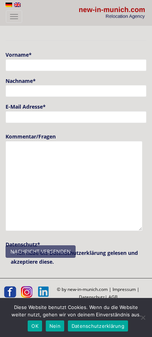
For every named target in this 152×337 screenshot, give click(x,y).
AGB (113, 297)
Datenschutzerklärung (98, 326)
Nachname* (21, 80)
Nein (55, 326)
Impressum (124, 289)
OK (34, 326)
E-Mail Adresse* (26, 106)
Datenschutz (92, 297)
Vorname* (19, 54)
